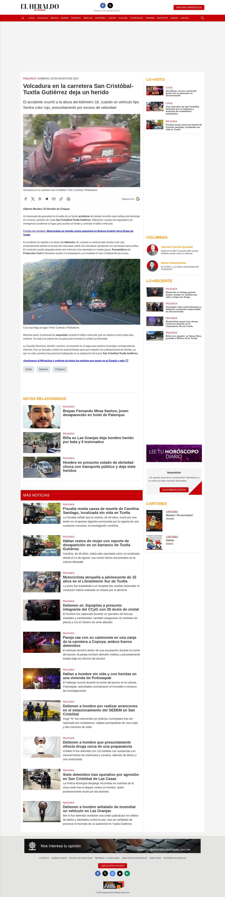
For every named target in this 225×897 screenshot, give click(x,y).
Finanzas (76, 18)
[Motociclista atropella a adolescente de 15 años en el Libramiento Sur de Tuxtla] (41, 583)
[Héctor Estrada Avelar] (152, 266)
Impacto (43, 369)
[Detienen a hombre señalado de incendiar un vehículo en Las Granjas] (41, 815)
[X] (110, 5)
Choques (60, 369)
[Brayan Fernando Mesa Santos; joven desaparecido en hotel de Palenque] (41, 416)
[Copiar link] (61, 198)
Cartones (100, 18)
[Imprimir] (68, 198)
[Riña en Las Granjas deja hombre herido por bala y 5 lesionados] (41, 442)
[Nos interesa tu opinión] (112, 846)
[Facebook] (103, 5)
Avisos (174, 18)
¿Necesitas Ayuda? (112, 865)
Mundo (64, 18)
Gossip (112, 18)
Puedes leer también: (35, 231)
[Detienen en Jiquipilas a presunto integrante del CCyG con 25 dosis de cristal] (41, 614)
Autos (29, 369)
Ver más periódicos (189, 7)
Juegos (184, 18)
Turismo (150, 18)
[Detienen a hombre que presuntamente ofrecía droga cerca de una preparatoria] (41, 751)
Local (32, 18)
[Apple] (120, 873)
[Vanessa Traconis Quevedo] (152, 250)
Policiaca (43, 18)
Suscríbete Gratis (174, 490)
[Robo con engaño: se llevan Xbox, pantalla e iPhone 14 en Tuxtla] (154, 336)
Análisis (87, 18)
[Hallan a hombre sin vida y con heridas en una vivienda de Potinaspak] (41, 682)
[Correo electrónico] (53, 198)
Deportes (162, 18)
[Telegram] (47, 198)
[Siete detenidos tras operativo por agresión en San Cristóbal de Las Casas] (41, 783)
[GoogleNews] (112, 873)
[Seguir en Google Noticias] (137, 198)
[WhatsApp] (40, 198)
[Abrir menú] (23, 18)
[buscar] (202, 18)
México (55, 18)
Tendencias (136, 18)
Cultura (123, 18)
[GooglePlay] (127, 873)
